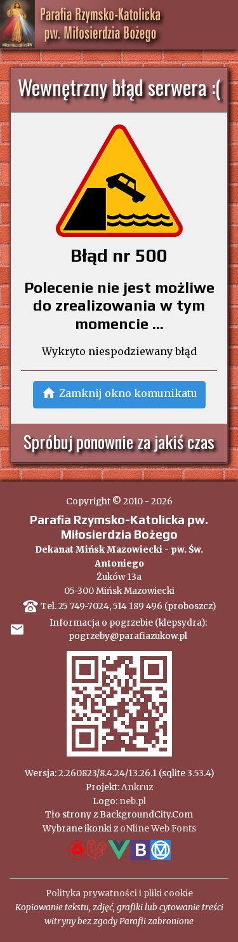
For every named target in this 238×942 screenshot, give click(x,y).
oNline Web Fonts (158, 828)
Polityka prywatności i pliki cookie (119, 893)
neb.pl (132, 801)
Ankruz (137, 787)
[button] (119, 394)
